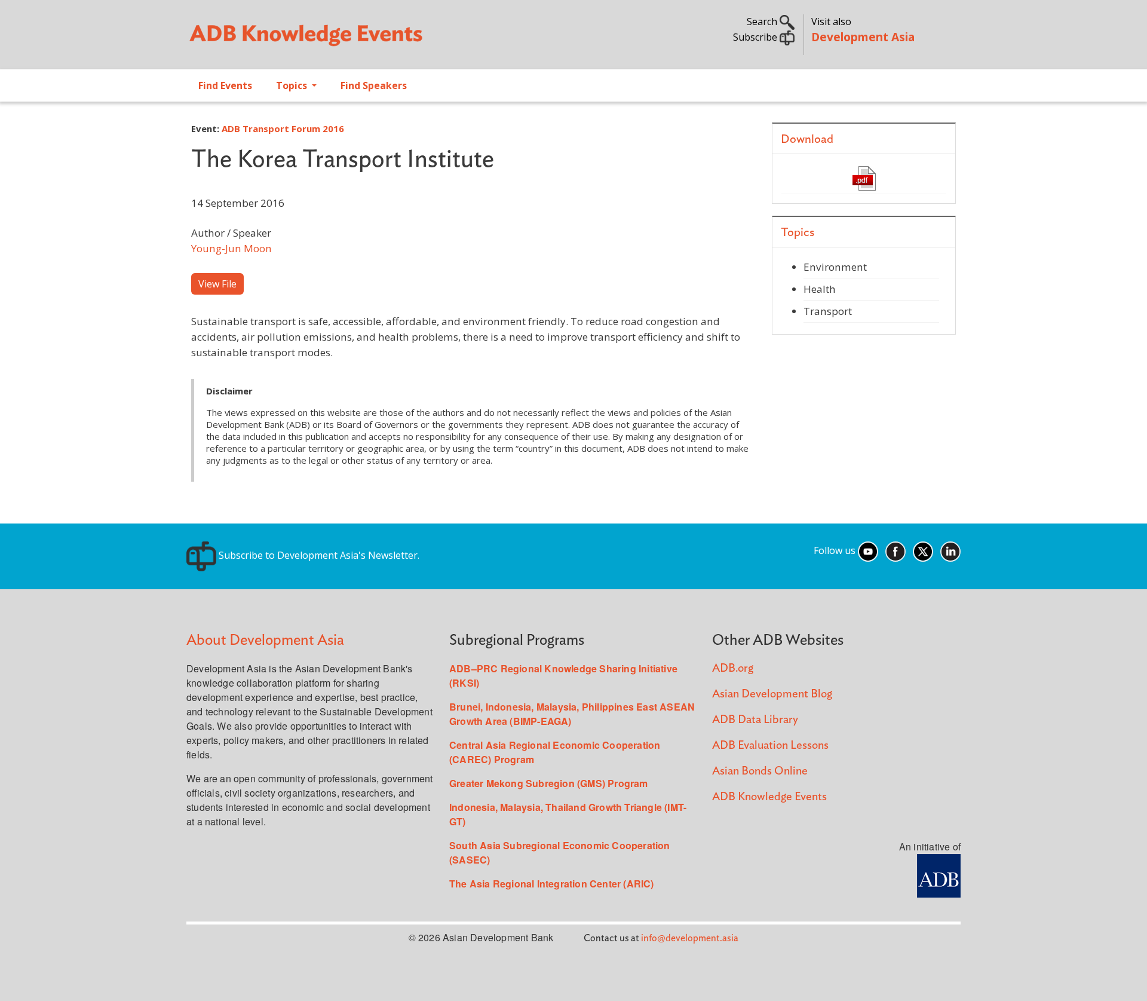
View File (217, 283)
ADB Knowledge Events (769, 797)
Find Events (225, 85)
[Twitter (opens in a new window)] (923, 550)
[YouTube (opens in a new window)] (868, 550)
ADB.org (732, 668)
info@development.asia (689, 938)
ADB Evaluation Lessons (770, 745)
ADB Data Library (755, 720)
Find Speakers (374, 85)
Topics (292, 85)
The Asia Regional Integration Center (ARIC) (551, 883)
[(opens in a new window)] (939, 874)
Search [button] (763, 21)
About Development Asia (265, 640)
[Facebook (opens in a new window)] (895, 550)
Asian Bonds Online (760, 771)
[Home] (374, 39)
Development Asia (863, 37)
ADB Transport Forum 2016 (283, 128)
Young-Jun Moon (231, 248)
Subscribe (756, 37)
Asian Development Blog (772, 694)
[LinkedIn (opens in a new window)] (950, 550)
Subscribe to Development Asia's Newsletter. (317, 555)
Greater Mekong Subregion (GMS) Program (548, 783)
